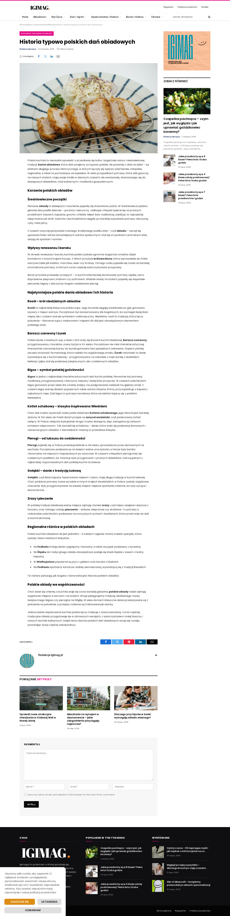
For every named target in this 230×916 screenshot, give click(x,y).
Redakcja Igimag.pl (28, 49)
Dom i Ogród (77, 16)
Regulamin (169, 7)
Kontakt (204, 7)
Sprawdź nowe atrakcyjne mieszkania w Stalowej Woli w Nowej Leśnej (38, 717)
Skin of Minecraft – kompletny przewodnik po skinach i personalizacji (188, 883)
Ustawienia (49, 901)
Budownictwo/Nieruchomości (48, 24)
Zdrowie (155, 16)
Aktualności (39, 16)
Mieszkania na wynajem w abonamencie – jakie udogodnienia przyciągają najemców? (83, 719)
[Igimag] (40, 7)
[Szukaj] (208, 16)
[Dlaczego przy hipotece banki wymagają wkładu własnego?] (136, 698)
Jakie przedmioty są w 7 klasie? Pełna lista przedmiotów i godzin (191, 195)
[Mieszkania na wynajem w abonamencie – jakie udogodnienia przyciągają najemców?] (88, 698)
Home (25, 16)
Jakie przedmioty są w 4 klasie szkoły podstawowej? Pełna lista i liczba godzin (194, 177)
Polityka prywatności (187, 7)
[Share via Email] (58, 56)
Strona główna (26, 24)
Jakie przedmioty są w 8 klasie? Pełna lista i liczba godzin (192, 159)
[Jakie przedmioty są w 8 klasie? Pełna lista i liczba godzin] (169, 160)
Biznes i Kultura (134, 16)
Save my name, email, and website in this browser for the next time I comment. (71, 794)
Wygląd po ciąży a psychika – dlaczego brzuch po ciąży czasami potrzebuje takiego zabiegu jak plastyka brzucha (186, 866)
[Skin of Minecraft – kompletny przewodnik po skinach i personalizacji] (158, 886)
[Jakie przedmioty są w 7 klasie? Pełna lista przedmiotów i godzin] (169, 196)
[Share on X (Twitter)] (45, 56)
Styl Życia (56, 16)
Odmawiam (33, 910)
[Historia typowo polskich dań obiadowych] (89, 108)
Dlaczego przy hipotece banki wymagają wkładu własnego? (132, 716)
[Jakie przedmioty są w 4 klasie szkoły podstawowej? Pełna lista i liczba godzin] (169, 178)
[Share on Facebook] (39, 56)
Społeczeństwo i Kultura (104, 16)
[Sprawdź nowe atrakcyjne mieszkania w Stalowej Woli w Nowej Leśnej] (41, 698)
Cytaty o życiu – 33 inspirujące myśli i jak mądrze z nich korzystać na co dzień (187, 849)
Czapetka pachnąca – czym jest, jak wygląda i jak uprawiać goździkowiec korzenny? (186, 125)
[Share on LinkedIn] (51, 56)
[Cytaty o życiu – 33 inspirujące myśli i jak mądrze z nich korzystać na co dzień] (158, 852)
